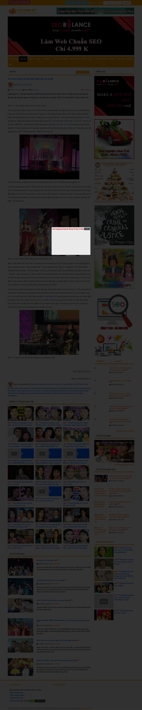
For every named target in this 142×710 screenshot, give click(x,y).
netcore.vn (73, 255)
